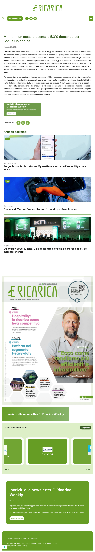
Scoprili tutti (85, 427)
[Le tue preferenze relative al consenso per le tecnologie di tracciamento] (4, 547)
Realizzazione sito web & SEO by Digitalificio (22, 538)
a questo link (61, 57)
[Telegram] (28, 123)
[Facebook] (18, 123)
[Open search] (3, 18)
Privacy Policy (11, 546)
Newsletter (13, 18)
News (7, 139)
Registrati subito (17, 518)
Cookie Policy (22, 546)
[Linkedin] (23, 123)
